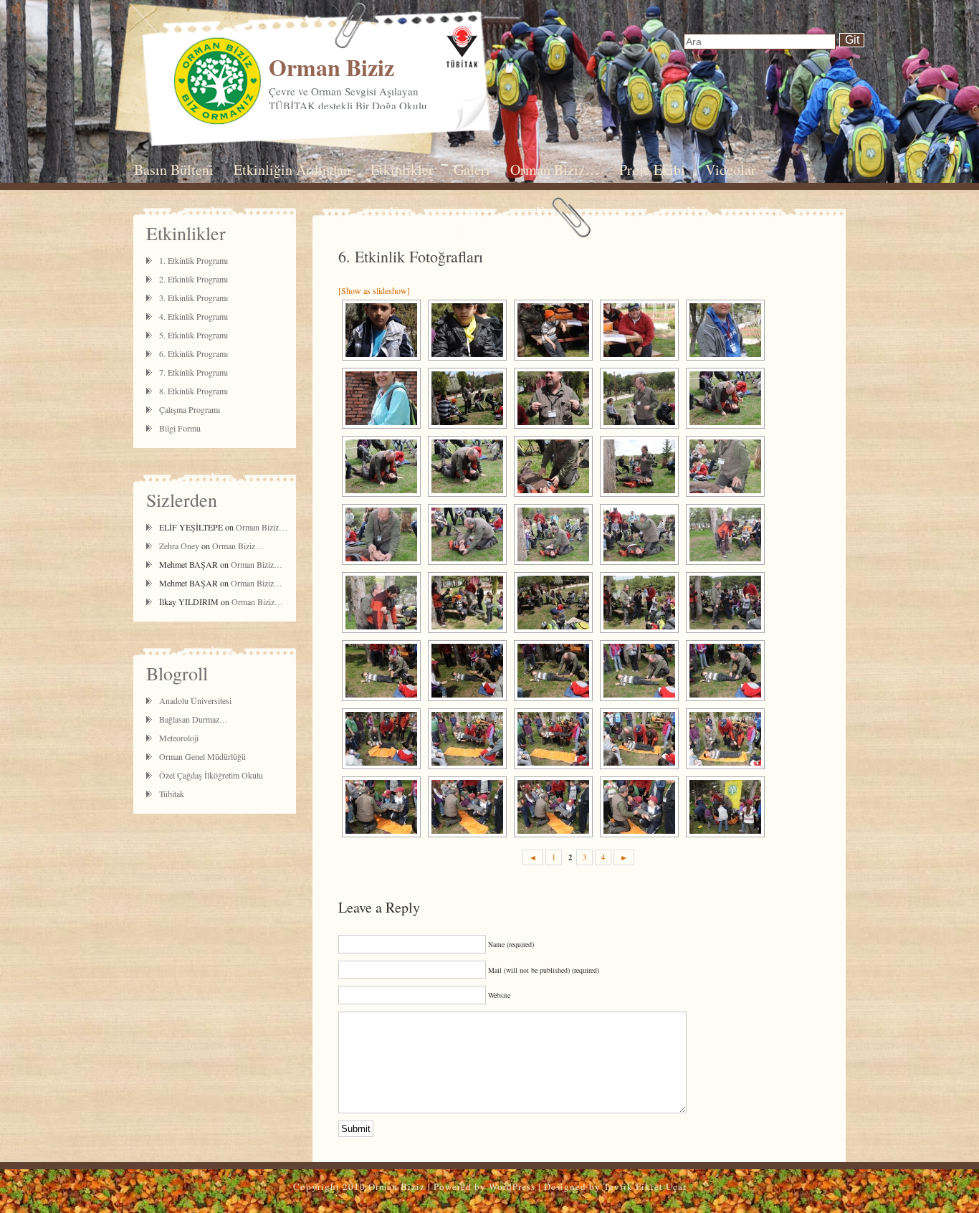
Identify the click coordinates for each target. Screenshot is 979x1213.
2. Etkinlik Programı (193, 279)
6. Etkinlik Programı (193, 353)
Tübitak (171, 793)
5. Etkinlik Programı (193, 335)
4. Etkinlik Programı (193, 316)
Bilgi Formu (180, 428)
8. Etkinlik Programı (193, 390)
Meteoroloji (179, 737)
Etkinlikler (402, 169)
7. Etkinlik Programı (193, 372)
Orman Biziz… (554, 169)
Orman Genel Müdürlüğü (202, 756)
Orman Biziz (331, 67)
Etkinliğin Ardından (292, 169)
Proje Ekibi (652, 169)
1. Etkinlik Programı (193, 260)
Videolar (730, 169)
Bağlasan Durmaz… (193, 719)
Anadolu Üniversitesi (195, 700)
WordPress (512, 1186)
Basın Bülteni (174, 169)
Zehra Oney (179, 545)
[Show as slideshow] (374, 290)
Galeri (472, 169)
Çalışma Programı (189, 409)
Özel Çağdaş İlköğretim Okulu (211, 775)
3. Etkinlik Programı (193, 297)
